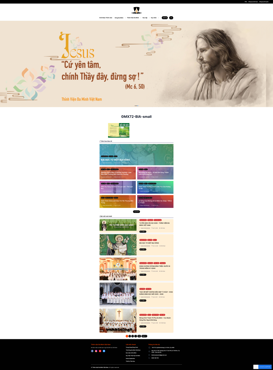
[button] (135, 105)
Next (143, 336)
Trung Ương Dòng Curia (132, 347)
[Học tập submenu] (149, 17)
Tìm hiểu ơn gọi (157, 220)
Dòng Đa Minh (104, 156)
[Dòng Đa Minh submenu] (125, 17)
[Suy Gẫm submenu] (158, 17)
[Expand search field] (171, 17)
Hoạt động (150, 263)
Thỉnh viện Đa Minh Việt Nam (100, 367)
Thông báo (150, 220)
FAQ (246, 1)
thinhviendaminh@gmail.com (159, 355)
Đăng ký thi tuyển (263, 1)
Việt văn (116, 197)
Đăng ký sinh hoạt (253, 1)
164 (139, 336)
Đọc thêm (142, 231)
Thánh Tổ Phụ (155, 314)
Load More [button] (136, 211)
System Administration (107, 162)
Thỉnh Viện (156, 263)
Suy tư (115, 156)
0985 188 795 (155, 358)
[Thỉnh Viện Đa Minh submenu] (140, 17)
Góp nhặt (111, 156)
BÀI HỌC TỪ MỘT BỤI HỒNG (115, 159)
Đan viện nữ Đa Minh (131, 353)
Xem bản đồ (158, 352)
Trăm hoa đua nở (114, 169)
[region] (136, 64)
